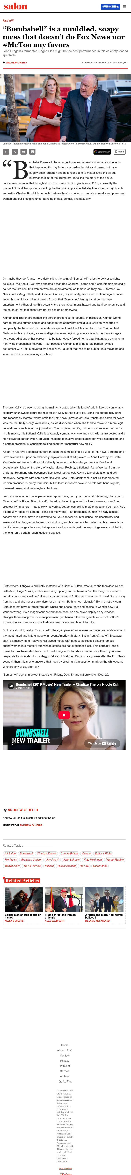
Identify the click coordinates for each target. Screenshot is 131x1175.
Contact (64, 1055)
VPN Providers (65, 1169)
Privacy (64, 1061)
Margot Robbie (115, 860)
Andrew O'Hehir (16, 63)
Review (84, 866)
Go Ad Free (65, 1081)
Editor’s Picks (103, 853)
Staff (69, 1050)
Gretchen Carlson (31, 860)
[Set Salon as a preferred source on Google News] (102, 152)
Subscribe (110, 6)
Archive (64, 1076)
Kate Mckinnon (93, 860)
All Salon (10, 853)
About (60, 1050)
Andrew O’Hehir (23, 810)
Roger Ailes (100, 866)
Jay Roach (52, 860)
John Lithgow (71, 860)
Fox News (10, 860)
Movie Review (32, 866)
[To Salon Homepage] (15, 6)
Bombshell (26, 853)
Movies (49, 866)
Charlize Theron (46, 853)
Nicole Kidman (67, 866)
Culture (86, 853)
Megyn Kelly (11, 866)
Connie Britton (69, 853)
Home (64, 1045)
